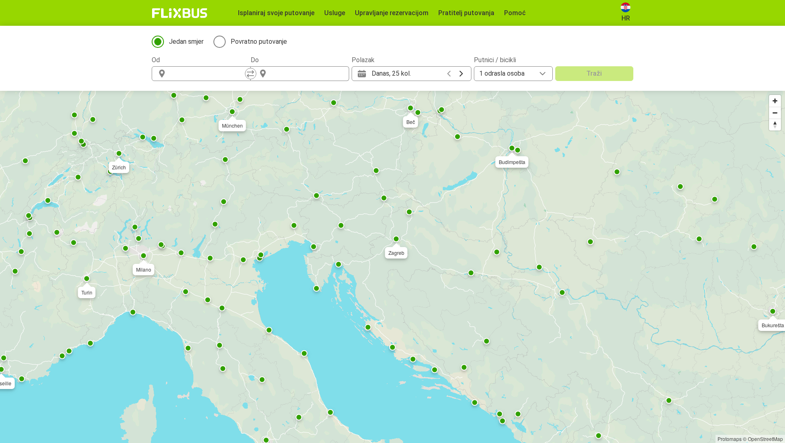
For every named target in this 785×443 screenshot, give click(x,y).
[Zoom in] (775, 101)
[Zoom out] (775, 113)
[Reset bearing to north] (775, 124)
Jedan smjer (186, 41)
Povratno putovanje (259, 41)
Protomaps (730, 438)
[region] (392, 267)
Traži (594, 73)
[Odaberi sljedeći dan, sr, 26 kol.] (461, 74)
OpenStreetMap (765, 438)
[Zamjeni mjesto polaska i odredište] (250, 73)
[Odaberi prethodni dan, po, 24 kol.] (449, 74)
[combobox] (208, 74)
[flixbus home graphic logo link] (180, 13)
